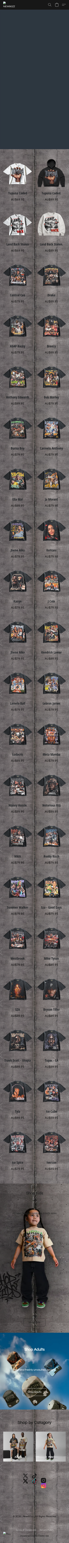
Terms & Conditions (25, 1530)
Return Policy (46, 1530)
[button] (10, 5)
